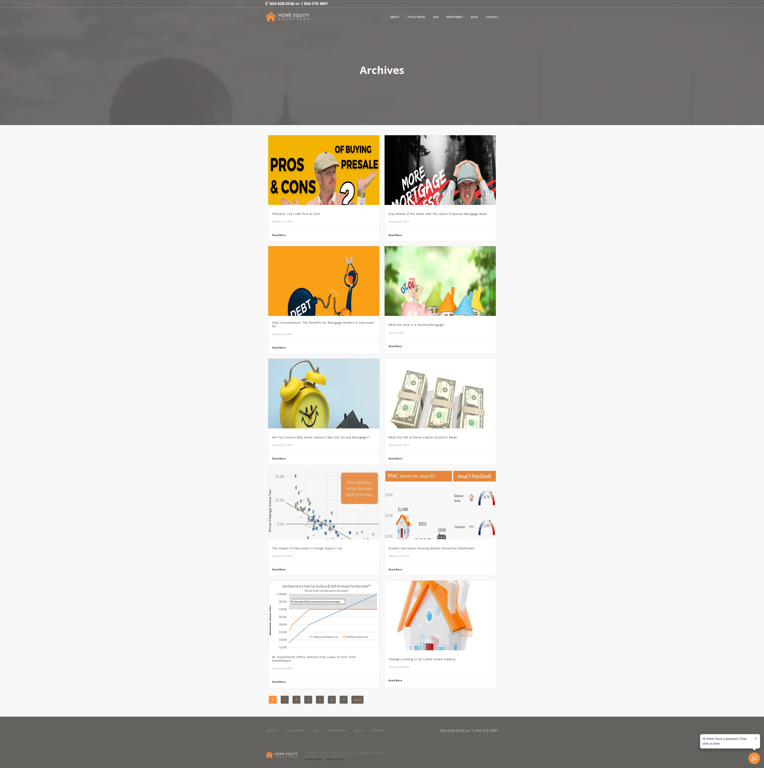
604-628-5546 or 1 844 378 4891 (298, 3)
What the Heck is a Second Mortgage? (417, 325)
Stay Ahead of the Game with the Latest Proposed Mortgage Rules (438, 214)
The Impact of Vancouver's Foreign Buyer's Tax (307, 548)
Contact (492, 17)
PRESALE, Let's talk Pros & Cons (296, 214)
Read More (279, 235)
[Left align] (287, 16)
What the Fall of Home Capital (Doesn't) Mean (423, 437)
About (394, 17)
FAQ (435, 17)
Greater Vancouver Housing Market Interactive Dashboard (431, 548)
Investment (454, 17)
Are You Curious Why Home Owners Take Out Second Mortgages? (320, 437)
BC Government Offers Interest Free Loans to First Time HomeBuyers (314, 658)
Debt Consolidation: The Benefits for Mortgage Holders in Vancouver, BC (323, 324)
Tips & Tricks (416, 17)
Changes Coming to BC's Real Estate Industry (422, 659)
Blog (474, 17)
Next (357, 699)
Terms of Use (334, 759)
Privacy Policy (314, 759)
